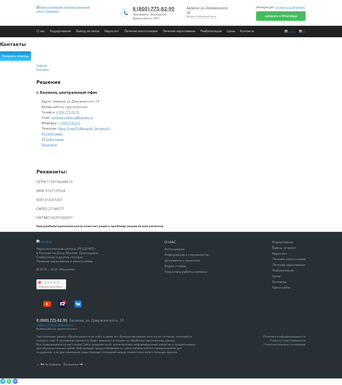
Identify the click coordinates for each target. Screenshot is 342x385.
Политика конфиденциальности (284, 336)
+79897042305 (69, 123)
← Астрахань (48, 364)
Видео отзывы (175, 266)
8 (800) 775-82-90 (154, 8)
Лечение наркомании (178, 31)
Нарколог (111, 31)
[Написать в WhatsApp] (9, 383)
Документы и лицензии (182, 260)
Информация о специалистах (186, 255)
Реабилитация (211, 31)
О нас (40, 31)
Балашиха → (75, 364)
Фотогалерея (174, 249)
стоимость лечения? (290, 7)
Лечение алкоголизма (141, 31)
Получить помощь (15, 56)
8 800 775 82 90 (67, 112)
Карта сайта (281, 287)
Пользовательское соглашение (285, 344)
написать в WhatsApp (281, 16)
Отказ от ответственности (288, 340)
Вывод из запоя (87, 31)
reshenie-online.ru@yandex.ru (72, 117)
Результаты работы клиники (185, 272)
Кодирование (60, 31)
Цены (231, 31)
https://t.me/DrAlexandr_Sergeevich (84, 128)
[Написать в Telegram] (3, 383)
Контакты (247, 31)
